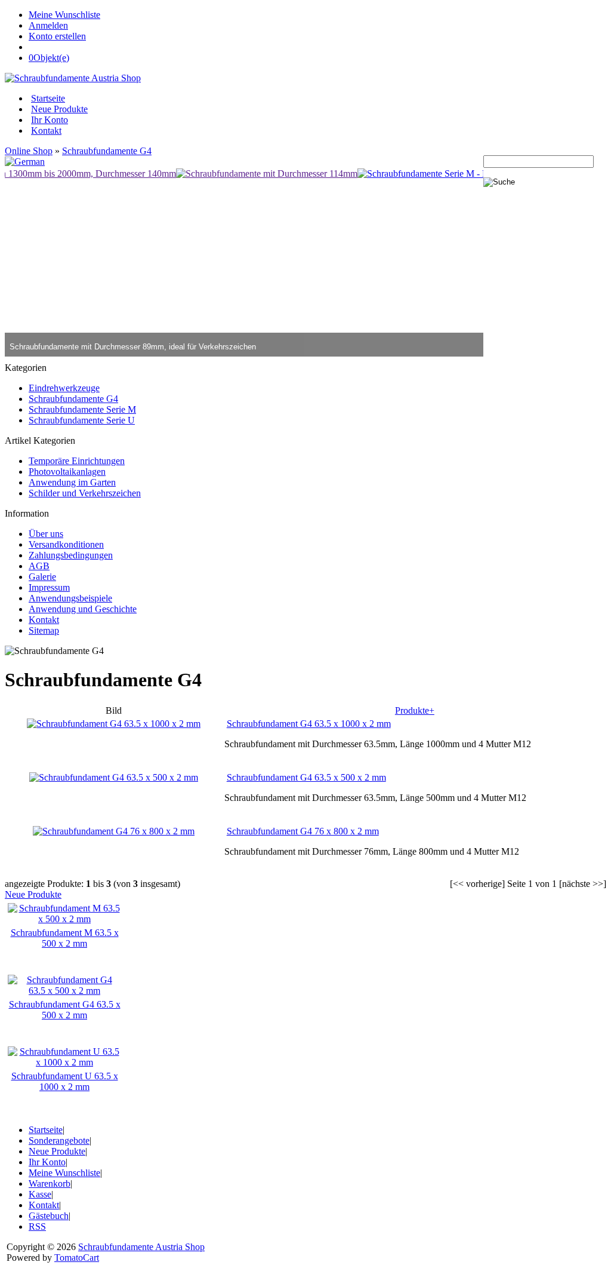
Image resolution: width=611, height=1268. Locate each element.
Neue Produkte (59, 109)
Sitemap (44, 630)
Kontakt (46, 130)
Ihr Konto (49, 120)
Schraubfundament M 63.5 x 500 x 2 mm (65, 938)
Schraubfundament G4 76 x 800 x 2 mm (303, 831)
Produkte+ (414, 710)
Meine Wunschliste (64, 15)
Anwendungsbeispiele (70, 598)
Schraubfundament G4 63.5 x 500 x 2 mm (306, 777)
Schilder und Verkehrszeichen (85, 493)
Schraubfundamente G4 (107, 151)
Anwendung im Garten (72, 482)
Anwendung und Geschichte (83, 609)
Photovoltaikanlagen (67, 471)
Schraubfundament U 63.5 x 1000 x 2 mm (64, 1081)
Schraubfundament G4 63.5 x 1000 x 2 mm (309, 724)
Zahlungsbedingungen (71, 555)
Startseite (48, 98)
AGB (39, 566)
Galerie (42, 577)
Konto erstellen (57, 36)
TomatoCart (76, 1257)
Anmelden (48, 25)
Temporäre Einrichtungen (77, 461)
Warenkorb (49, 1183)
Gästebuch (49, 1216)
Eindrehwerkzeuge (64, 388)
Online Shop (29, 151)
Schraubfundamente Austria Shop (141, 1247)
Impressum (49, 587)
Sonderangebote (59, 1140)
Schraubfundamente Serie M (82, 409)
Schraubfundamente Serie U (82, 420)
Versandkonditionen (66, 544)
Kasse (40, 1194)
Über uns (46, 534)
